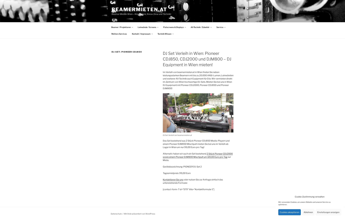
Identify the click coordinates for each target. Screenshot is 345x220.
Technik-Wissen (164, 34)
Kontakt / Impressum (141, 34)
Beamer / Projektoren (121, 27)
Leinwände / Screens (147, 27)
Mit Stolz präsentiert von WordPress (139, 214)
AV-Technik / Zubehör (200, 27)
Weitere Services (119, 34)
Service (219, 27)
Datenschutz (116, 214)
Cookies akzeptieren (289, 212)
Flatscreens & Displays (173, 27)
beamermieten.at (139, 9)
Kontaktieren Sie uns (173, 179)
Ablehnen (308, 212)
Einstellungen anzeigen (328, 212)
